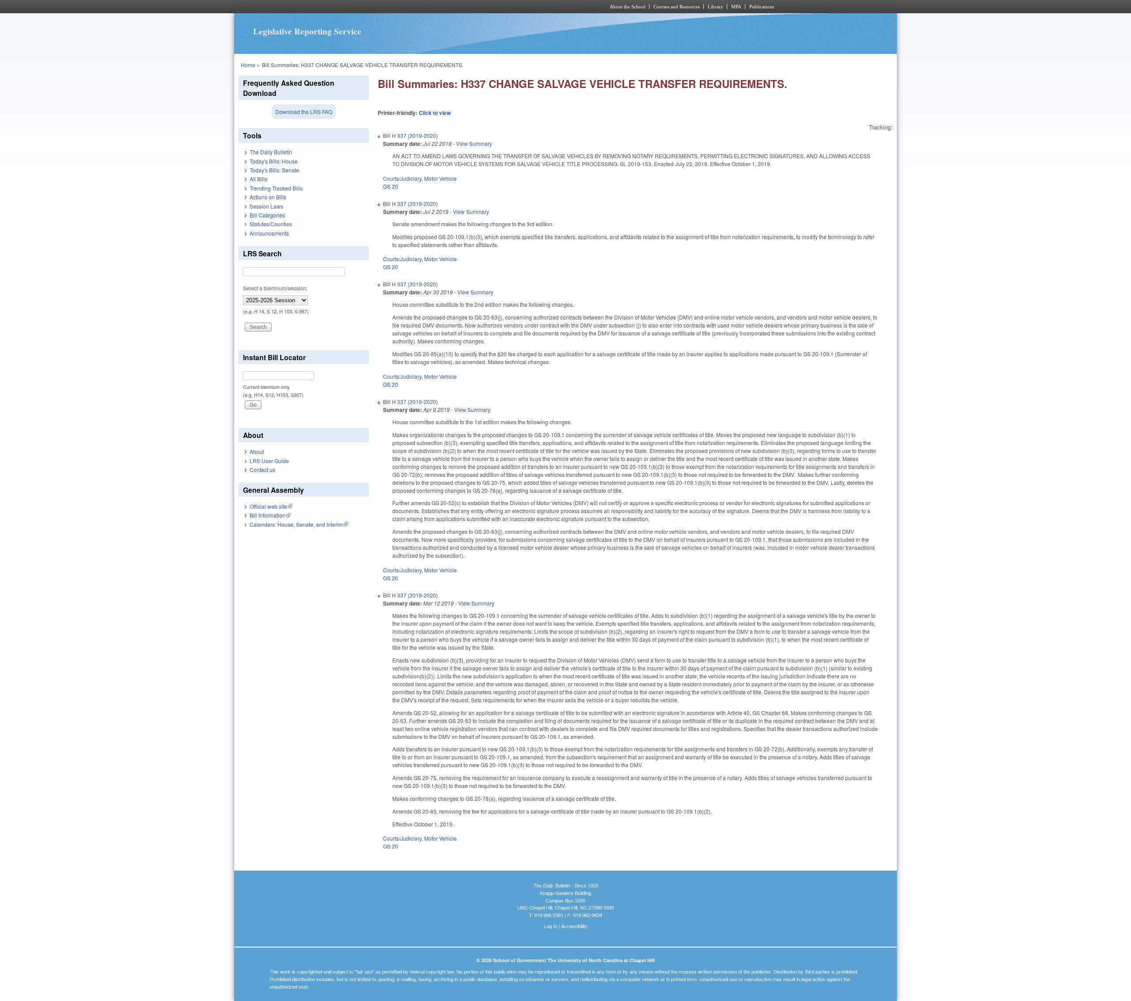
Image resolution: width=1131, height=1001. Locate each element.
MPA (736, 6)
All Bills (258, 179)
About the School (627, 6)
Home (248, 65)
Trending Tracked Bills (276, 188)
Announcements (269, 233)
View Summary (474, 143)
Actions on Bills (268, 197)
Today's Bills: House (274, 161)
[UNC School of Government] (448, 6)
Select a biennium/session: (275, 288)
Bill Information (270, 515)
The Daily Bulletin (271, 152)
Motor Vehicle (440, 178)
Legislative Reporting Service (307, 31)
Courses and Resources (676, 6)
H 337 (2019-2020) (415, 135)
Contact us (262, 469)
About (257, 451)
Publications (761, 6)
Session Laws (266, 206)
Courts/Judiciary (402, 178)
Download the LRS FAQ (303, 111)
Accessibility (574, 925)
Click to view (435, 113)
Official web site (271, 506)
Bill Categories (267, 215)
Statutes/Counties (271, 224)
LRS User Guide (269, 460)
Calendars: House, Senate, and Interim (299, 524)
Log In (550, 925)
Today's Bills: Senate (274, 170)
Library (715, 6)
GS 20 (390, 186)
